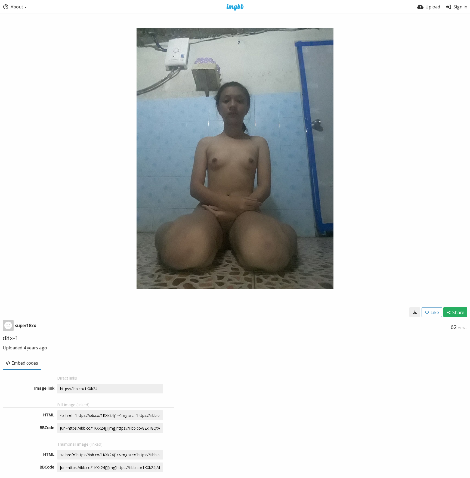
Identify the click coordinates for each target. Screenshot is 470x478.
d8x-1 (10, 338)
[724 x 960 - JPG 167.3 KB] (414, 312)
